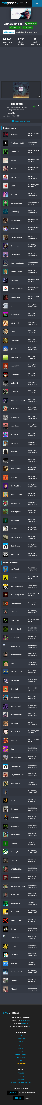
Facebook (21, 1079)
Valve (30, 1026)
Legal (21, 1051)
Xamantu (24, 1023)
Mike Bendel (25, 1020)
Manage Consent (21, 1054)
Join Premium (21, 1064)
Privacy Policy (21, 1057)
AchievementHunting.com (21, 1082)
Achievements (9, 32)
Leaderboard (21, 32)
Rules (21, 1042)
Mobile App (21, 1039)
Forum (35, 32)
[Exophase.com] (10, 3)
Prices (29, 32)
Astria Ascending (13, 23)
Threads (21, 1073)
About (21, 1045)
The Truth (17, 103)
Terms (21, 1061)
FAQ (21, 1036)
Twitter (21, 1076)
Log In (37, 3)
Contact (21, 1048)
